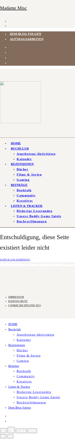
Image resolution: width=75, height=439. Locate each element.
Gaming (23, 179)
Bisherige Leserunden (34, 211)
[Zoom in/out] (32, 430)
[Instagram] (9, 47)
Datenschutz (18, 301)
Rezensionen (22, 164)
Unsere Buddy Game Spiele (39, 216)
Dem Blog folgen (25, 34)
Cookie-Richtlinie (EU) (24, 305)
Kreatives (25, 200)
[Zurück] (3, 436)
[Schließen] (3, 430)
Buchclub (20, 148)
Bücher (22, 169)
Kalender (24, 159)
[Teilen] (11, 430)
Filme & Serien (29, 174)
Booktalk (24, 190)
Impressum (16, 297)
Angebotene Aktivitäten (36, 153)
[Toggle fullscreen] (21, 431)
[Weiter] (10, 436)
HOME (16, 143)
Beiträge (19, 185)
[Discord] (9, 52)
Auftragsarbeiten (27, 39)
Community (26, 195)
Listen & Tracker (26, 206)
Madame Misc (13, 7)
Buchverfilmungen (32, 221)
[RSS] (9, 57)
